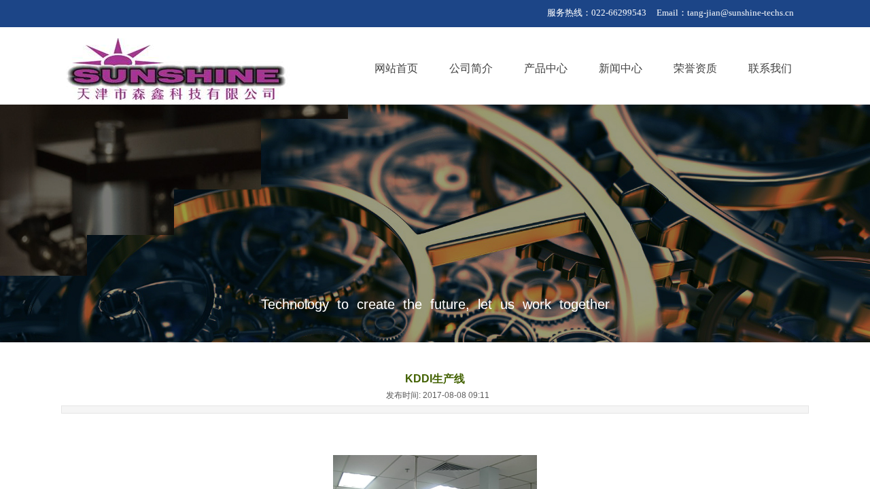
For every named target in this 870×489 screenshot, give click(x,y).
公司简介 (471, 68)
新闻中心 (620, 68)
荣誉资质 (695, 68)
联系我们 (770, 68)
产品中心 (546, 68)
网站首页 (396, 68)
